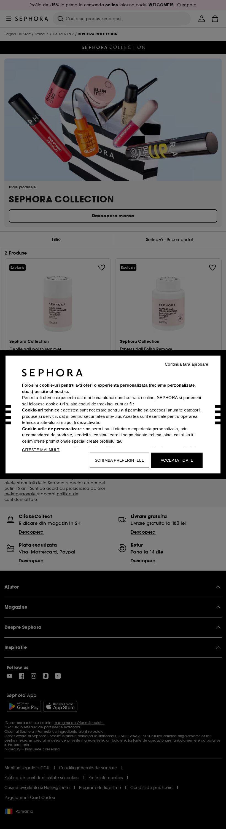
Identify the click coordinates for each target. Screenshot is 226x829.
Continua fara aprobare (186, 364)
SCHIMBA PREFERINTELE (119, 460)
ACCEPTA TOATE (177, 460)
